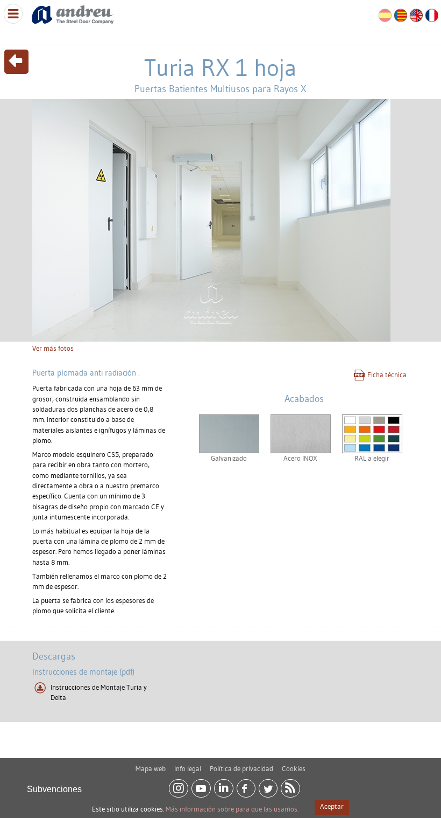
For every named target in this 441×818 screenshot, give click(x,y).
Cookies (293, 768)
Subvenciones (54, 789)
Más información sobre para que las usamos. (232, 809)
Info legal (187, 768)
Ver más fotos (53, 348)
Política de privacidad (241, 768)
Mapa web (151, 768)
